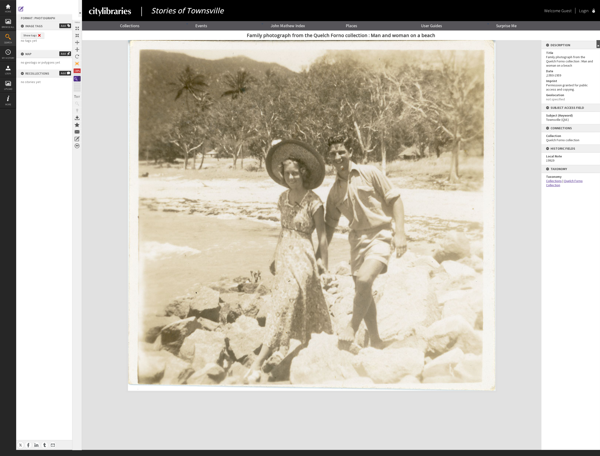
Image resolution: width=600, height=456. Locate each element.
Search (8, 42)
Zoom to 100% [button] (77, 63)
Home (8, 11)
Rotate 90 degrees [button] (77, 56)
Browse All (8, 27)
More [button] (8, 104)
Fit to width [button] (77, 42)
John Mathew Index (287, 25)
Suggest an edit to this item (21, 8)
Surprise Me (506, 25)
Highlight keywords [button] (77, 110)
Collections (129, 25)
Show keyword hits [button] (77, 103)
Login (8, 73)
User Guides (431, 25)
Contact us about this (77, 131)
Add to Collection (77, 124)
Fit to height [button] (77, 49)
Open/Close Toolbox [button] (80, 8)
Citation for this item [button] (77, 145)
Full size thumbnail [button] (77, 28)
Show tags (30, 35)
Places (351, 25)
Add (63, 25)
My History (8, 58)
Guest (566, 10)
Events (201, 25)
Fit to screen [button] (77, 35)
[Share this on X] (20, 442)
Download (77, 117)
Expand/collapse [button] (598, 44)
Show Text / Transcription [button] (77, 96)
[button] (77, 78)
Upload (8, 89)
